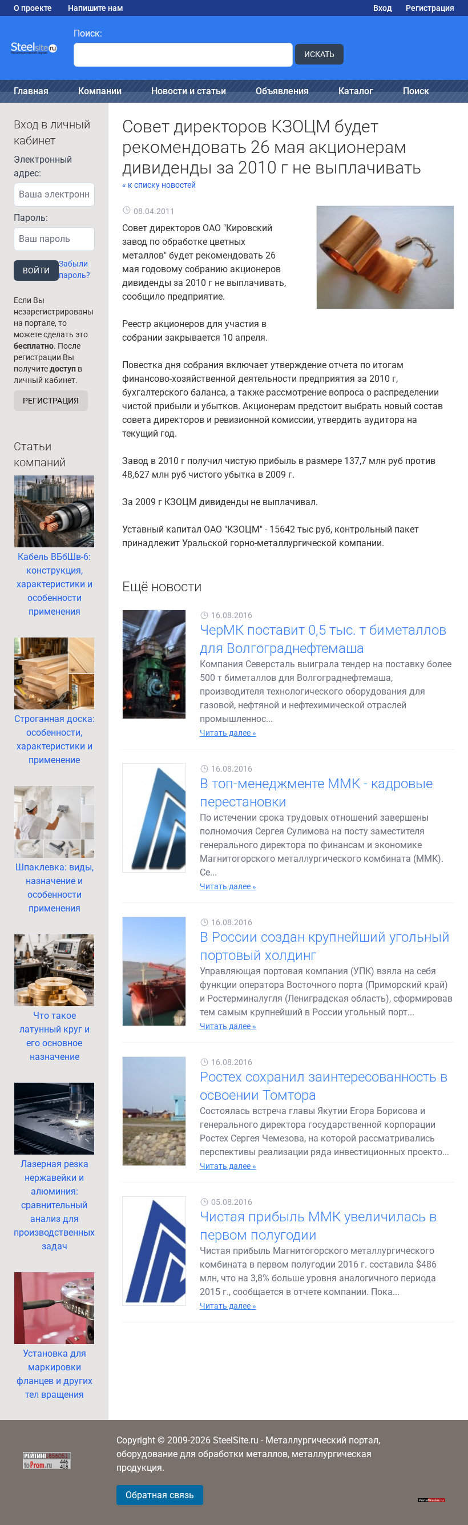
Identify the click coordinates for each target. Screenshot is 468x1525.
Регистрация (430, 8)
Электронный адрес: (43, 166)
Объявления (282, 91)
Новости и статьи (188, 91)
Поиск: (88, 33)
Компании (100, 91)
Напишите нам (95, 8)
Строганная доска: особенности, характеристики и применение (54, 739)
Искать (319, 54)
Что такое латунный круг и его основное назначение (54, 1036)
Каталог (355, 91)
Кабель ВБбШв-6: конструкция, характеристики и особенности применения (54, 584)
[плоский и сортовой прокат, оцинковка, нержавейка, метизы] (34, 48)
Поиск (416, 91)
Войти (36, 270)
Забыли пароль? (74, 269)
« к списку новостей (159, 184)
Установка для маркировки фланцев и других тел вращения (54, 1374)
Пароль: (31, 217)
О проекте (33, 8)
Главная (31, 91)
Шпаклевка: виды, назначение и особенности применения (54, 888)
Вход (382, 8)
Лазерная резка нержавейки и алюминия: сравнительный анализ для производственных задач (54, 1205)
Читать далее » (228, 732)
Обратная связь (160, 1495)
